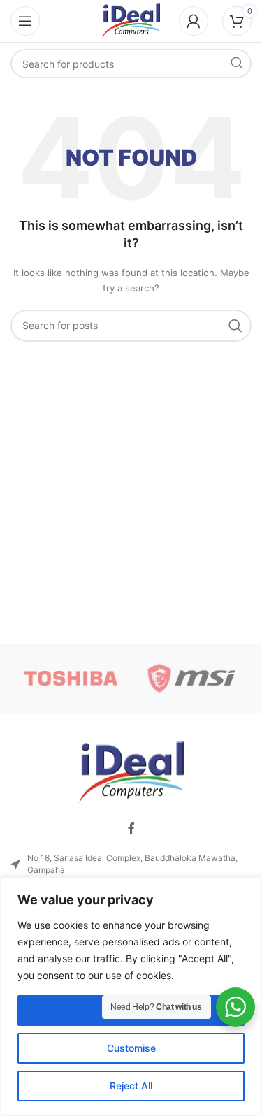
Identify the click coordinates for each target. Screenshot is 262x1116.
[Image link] (131, 772)
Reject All (131, 1086)
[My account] (193, 21)
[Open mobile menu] (25, 21)
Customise (131, 1048)
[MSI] (191, 678)
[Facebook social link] (131, 828)
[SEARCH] (237, 63)
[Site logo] (131, 20)
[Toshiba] (70, 678)
